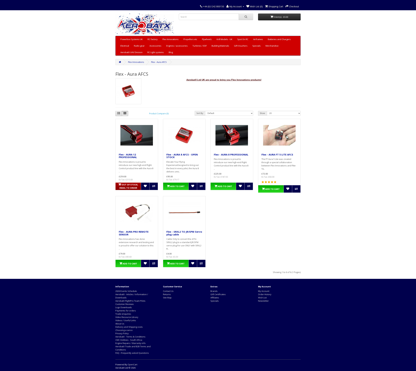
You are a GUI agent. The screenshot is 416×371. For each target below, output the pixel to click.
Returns (167, 294)
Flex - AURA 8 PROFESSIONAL (231, 154)
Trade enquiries (123, 313)
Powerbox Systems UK (131, 39)
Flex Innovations (170, 39)
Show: (262, 113)
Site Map (167, 297)
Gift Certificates (218, 294)
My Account (263, 291)
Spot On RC (242, 39)
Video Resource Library (126, 317)
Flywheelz (207, 39)
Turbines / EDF (200, 45)
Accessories (155, 45)
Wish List (262, 297)
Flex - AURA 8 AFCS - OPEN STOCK (182, 156)
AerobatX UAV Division (131, 52)
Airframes (258, 39)
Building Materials (220, 45)
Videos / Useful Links (125, 320)
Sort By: (199, 113)
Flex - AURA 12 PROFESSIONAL (128, 156)
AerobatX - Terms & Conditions (130, 336)
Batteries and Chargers (279, 39)
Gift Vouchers (240, 45)
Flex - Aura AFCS (159, 62)
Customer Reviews (124, 304)
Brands (214, 291)
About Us (119, 323)
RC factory (153, 39)
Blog (171, 52)
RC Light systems (155, 52)
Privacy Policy (122, 333)
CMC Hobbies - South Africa (128, 339)
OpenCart (132, 364)
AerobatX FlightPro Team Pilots (130, 300)
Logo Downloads (123, 307)
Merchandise (272, 45)
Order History (264, 294)
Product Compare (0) (159, 113)
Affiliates (214, 297)
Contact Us (168, 291)
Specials (256, 45)
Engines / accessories (177, 45)
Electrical (124, 45)
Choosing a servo (124, 330)
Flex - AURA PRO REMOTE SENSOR (134, 233)
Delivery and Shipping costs (129, 326)
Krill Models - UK (224, 39)
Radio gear (139, 45)
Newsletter (263, 300)
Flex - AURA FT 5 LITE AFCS (277, 154)
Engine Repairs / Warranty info (130, 343)
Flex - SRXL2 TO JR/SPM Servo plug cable (184, 233)
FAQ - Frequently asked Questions (132, 352)
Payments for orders (125, 310)
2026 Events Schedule (126, 291)
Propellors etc (190, 39)
